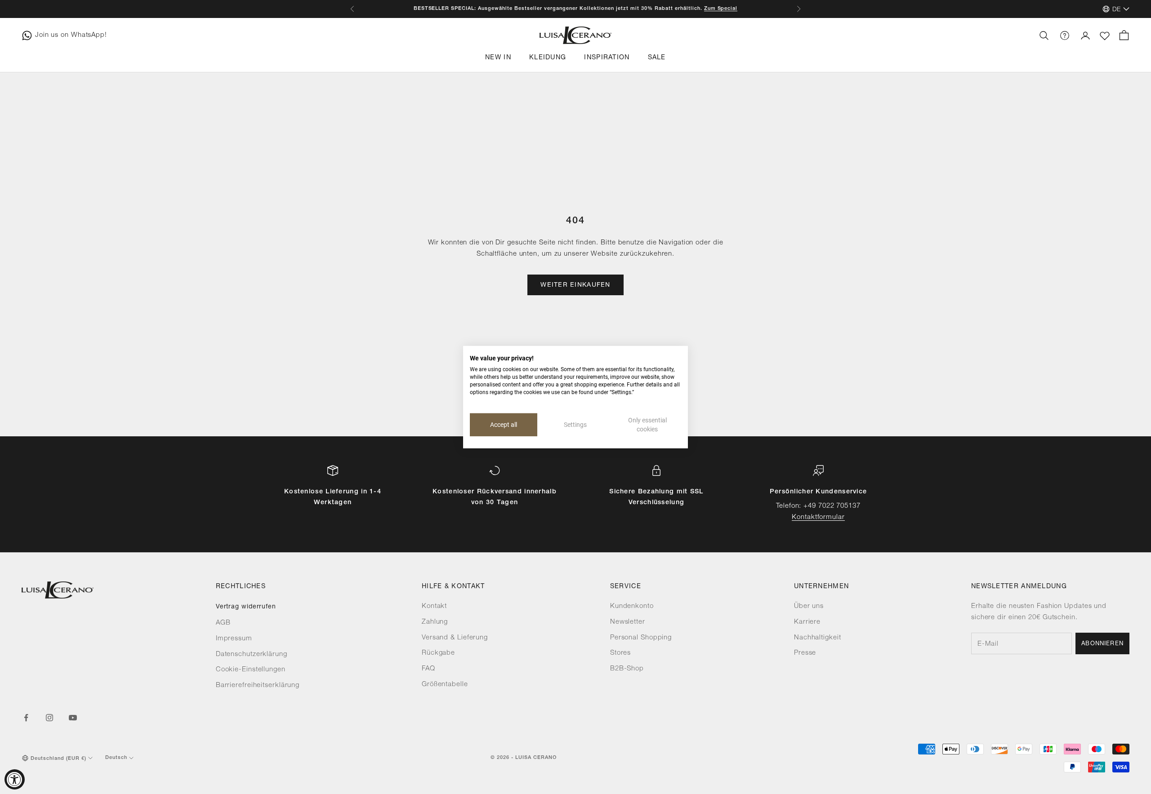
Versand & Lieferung (455, 637)
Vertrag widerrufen (246, 607)
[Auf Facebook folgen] (26, 717)
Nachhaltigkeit (817, 637)
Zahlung (435, 622)
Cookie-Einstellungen (251, 669)
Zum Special (721, 8)
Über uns (809, 606)
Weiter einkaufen (575, 285)
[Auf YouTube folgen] (72, 717)
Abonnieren (1102, 644)
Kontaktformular (818, 517)
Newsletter (627, 622)
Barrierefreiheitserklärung (257, 685)
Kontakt (434, 606)
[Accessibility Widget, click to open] (14, 779)
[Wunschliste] (1105, 36)
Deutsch (116, 757)
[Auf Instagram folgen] (49, 717)
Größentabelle (445, 684)
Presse (805, 653)
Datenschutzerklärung (251, 654)
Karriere (807, 622)
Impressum (234, 638)
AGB (223, 623)
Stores (620, 653)
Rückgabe (438, 653)
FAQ (428, 668)
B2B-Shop (627, 668)
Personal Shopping (641, 637)
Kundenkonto (632, 606)
